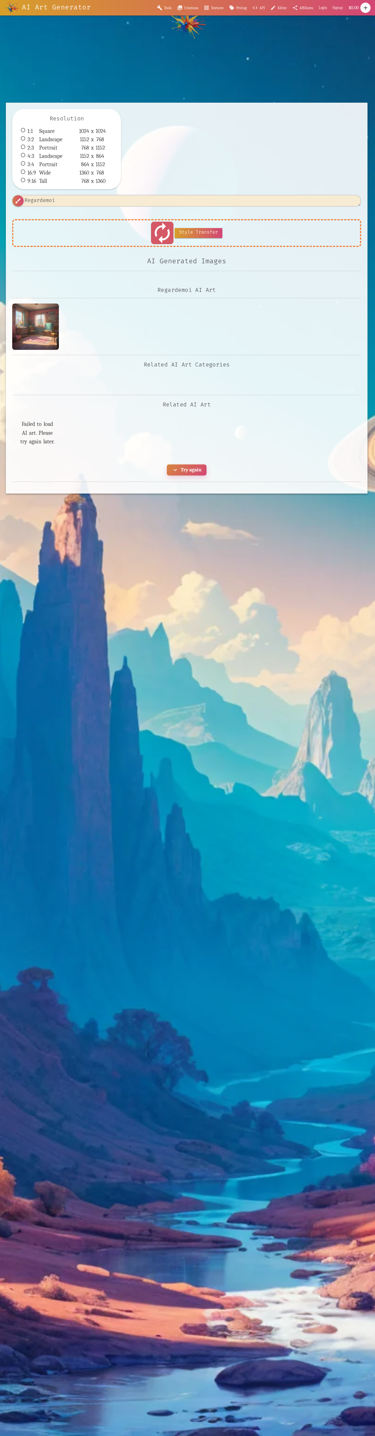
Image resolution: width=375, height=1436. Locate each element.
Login (323, 8)
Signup (338, 8)
